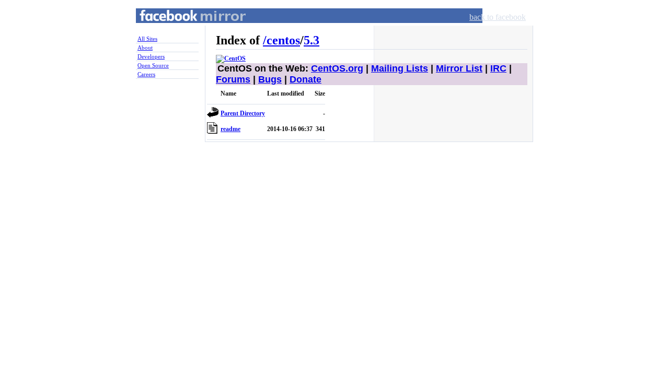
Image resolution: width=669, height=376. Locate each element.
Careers (146, 74)
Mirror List (459, 68)
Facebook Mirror (183, 28)
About (145, 47)
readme (230, 129)
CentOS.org (337, 68)
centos (283, 40)
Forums (233, 79)
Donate (305, 79)
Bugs (270, 79)
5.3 (311, 40)
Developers (151, 56)
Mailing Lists (399, 68)
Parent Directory (243, 113)
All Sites (147, 39)
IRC (498, 68)
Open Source (153, 65)
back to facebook (497, 17)
